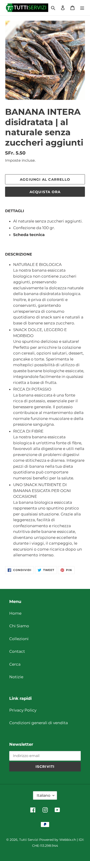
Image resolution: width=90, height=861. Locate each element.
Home (15, 613)
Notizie (16, 677)
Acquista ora (45, 192)
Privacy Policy (22, 710)
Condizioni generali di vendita (38, 722)
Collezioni (19, 638)
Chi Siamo (19, 626)
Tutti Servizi (28, 840)
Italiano (43, 795)
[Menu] (82, 8)
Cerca (15, 664)
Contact (17, 651)
